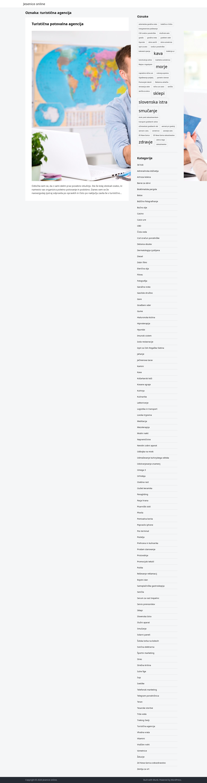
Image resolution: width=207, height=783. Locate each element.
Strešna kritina (144, 665)
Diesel (140, 256)
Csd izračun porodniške (148, 238)
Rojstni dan (142, 579)
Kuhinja (140, 390)
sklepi (159, 93)
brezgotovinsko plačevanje (148, 29)
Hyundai (142, 42)
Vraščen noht (143, 744)
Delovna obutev (144, 244)
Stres (139, 659)
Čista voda (142, 232)
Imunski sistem (144, 335)
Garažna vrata (143, 287)
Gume (140, 311)
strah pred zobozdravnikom (148, 117)
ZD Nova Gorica (144, 135)
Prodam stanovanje (146, 549)
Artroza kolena (144, 177)
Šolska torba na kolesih (148, 641)
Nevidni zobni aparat (147, 445)
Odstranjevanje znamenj (148, 463)
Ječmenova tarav (145, 360)
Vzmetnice (142, 750)
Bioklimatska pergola (147, 189)
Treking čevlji (143, 720)
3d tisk (140, 164)
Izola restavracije (145, 341)
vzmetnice (155, 131)
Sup (139, 677)
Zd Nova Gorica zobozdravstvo (151, 762)
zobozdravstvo (161, 144)
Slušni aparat (143, 622)
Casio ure (141, 219)
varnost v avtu (144, 131)
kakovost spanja (144, 51)
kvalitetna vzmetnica (162, 60)
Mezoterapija (143, 427)
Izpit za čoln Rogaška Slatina (150, 348)
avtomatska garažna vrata (148, 24)
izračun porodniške (157, 47)
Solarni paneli (143, 634)
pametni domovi (163, 78)
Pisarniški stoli (144, 506)
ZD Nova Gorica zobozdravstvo (163, 135)
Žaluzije (140, 756)
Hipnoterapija (143, 323)
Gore (139, 299)
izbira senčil (152, 42)
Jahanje (140, 354)
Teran (140, 701)
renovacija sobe (144, 87)
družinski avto (164, 33)
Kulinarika (142, 396)
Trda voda (141, 714)
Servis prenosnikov (146, 604)
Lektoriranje (142, 402)
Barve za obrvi (144, 183)
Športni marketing (145, 653)
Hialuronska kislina (146, 317)
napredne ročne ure (146, 73)
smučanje (148, 111)
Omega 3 (141, 470)
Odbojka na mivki (145, 451)
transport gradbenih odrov (148, 122)
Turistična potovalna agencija (58, 23)
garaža (141, 38)
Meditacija (142, 421)
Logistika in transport (147, 409)
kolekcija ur (170, 51)
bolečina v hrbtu (166, 24)
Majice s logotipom (145, 64)
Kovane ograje (144, 384)
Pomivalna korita (145, 518)
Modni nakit (142, 433)
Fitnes (140, 274)
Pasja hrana (142, 500)
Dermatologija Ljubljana (148, 250)
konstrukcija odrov (145, 60)
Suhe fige (141, 671)
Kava (139, 372)
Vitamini (141, 738)
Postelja (140, 537)
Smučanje (141, 628)
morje (161, 66)
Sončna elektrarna (145, 647)
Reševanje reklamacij (147, 573)
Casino (140, 213)
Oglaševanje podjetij (146, 78)
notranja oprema (163, 73)
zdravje (146, 142)
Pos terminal (143, 531)
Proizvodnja (142, 555)
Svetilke (140, 683)
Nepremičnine (144, 439)
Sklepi (140, 610)
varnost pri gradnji (168, 126)
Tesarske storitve (145, 708)
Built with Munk (150, 779)
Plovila (140, 512)
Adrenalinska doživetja (148, 171)
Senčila (140, 592)
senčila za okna (144, 91)
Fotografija (142, 280)
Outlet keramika (144, 488)
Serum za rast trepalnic (148, 598)
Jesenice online (34, 4)
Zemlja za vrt (143, 769)
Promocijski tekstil (145, 82)
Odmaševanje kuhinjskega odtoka (153, 457)
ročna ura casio (158, 87)
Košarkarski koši (144, 378)
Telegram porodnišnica (148, 695)
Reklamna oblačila (161, 82)
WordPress (176, 779)
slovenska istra (153, 102)
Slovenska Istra (144, 616)
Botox (139, 195)
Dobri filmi (142, 262)
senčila (170, 87)
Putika (140, 567)
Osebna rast (143, 482)
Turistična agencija (146, 726)
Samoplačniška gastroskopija (150, 586)
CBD (139, 225)
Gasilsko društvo (145, 293)
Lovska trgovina (144, 415)
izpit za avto (143, 47)
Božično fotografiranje (147, 201)
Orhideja (141, 476)
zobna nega (160, 140)
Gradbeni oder (144, 305)
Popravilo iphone (145, 525)
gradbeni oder (166, 38)
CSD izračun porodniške (147, 33)
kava (158, 53)
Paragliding (142, 494)
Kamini (140, 366)
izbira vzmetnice (166, 42)
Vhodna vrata (143, 732)
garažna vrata (152, 38)
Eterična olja (143, 268)
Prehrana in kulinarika (147, 543)
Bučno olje (142, 207)
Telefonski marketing (147, 689)
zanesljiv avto (167, 131)
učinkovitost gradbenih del (148, 126)
